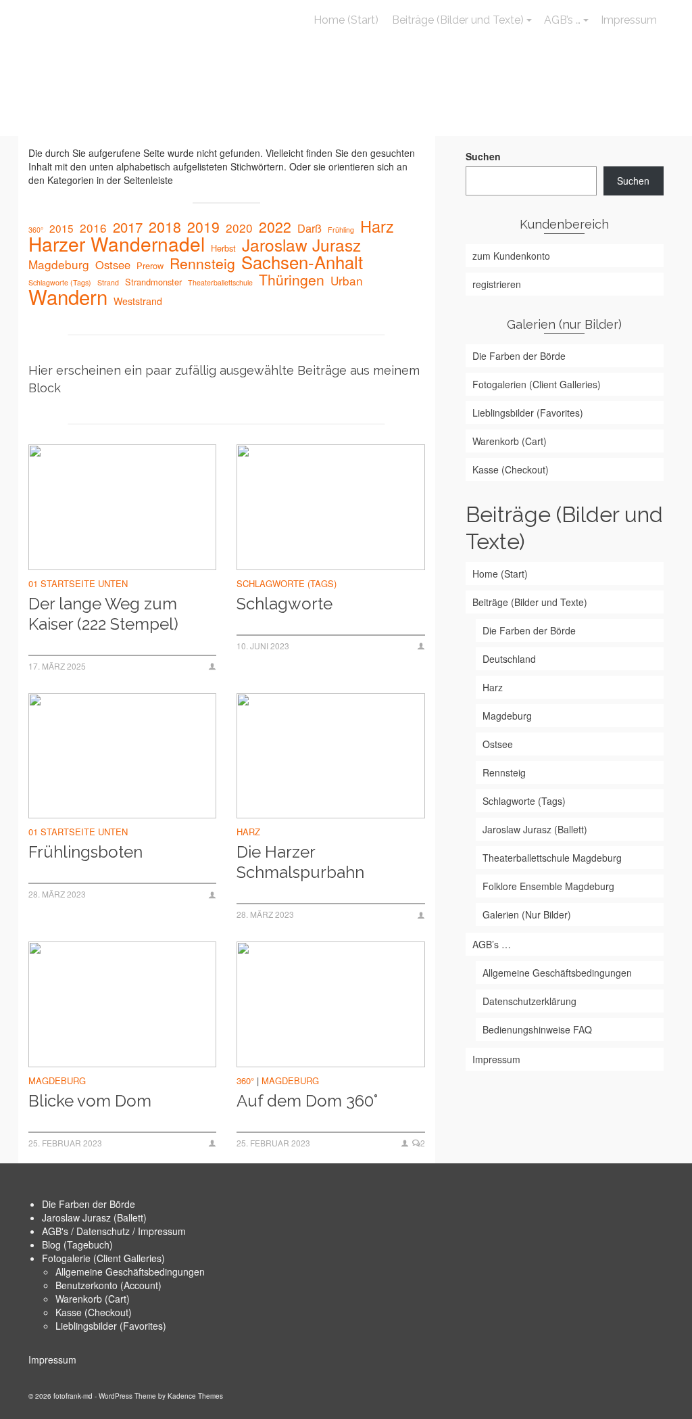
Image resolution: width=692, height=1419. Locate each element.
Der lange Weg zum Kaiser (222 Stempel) (103, 614)
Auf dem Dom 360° (307, 1101)
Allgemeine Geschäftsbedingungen (130, 1271)
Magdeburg (58, 264)
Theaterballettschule (220, 282)
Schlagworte (284, 603)
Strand (108, 282)
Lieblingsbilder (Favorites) (110, 1325)
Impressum (52, 1359)
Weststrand (138, 301)
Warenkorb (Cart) (92, 1298)
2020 (239, 228)
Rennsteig (202, 263)
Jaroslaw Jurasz (301, 245)
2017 (128, 227)
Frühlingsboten (85, 852)
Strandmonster (153, 281)
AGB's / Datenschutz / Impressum (114, 1231)
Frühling (341, 230)
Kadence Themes (195, 1396)
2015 (61, 228)
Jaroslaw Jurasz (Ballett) (94, 1217)
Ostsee (112, 264)
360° (35, 230)
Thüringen (291, 279)
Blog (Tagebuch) (77, 1244)
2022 (275, 226)
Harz (377, 226)
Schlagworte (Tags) (59, 282)
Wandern (67, 296)
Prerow (150, 265)
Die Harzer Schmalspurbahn (300, 862)
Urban (346, 280)
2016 (93, 228)
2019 (203, 226)
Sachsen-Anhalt (302, 262)
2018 (165, 226)
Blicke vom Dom (89, 1101)
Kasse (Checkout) (93, 1312)
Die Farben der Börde (88, 1204)
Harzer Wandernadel (116, 243)
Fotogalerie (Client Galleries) (103, 1258)
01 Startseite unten (78, 583)
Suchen (483, 156)
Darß (309, 228)
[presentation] (122, 507)
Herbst (223, 247)
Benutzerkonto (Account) (108, 1285)
